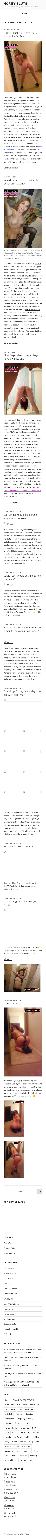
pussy (14, 1432)
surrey (27, 1451)
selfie (27, 1437)
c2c (18, 1405)
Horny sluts (8, 1309)
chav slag (29, 1409)
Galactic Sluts (9, 1248)
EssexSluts (8, 1243)
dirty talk (8, 1414)
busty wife (9, 1405)
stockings (26, 1446)
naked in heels (11, 1428)
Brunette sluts (10, 1274)
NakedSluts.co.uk (32, 309)
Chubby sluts (9, 1299)
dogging (29, 1414)
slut (37, 1442)
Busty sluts (8, 1279)
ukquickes (22, 1456)
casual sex (34, 1405)
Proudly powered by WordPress (16, 1534)
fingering (21, 1419)
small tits (9, 1446)
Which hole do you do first (18, 846)
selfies (36, 1437)
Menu (24, 13)
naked (27, 1423)
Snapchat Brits (10, 1324)
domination (9, 1419)
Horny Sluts (15, 3)
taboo (35, 1451)
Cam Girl (7, 1284)
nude (7, 1432)
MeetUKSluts (9, 131)
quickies (35, 1432)
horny (30, 1419)
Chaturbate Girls (10, 1294)
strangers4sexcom (13, 1451)
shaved (23, 1442)
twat (13, 1456)
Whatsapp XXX (10, 1253)
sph (17, 1446)
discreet (18, 1414)
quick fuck (25, 1432)
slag (31, 1442)
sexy (7, 1442)
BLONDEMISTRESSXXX (23, 1400)
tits (6, 1456)
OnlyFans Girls (9, 1319)
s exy (14, 1442)
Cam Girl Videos (10, 1289)
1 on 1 (7, 1400)
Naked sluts (9, 1314)
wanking (33, 1456)
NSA (34, 1428)
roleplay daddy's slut (13, 1437)
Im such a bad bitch (14, 1003)
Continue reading (11, 168)
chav (20, 1409)
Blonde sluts (9, 1269)
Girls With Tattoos (11, 1304)
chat (13, 1409)
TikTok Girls (8, 1334)
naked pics (24, 1428)
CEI (6, 1409)
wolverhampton (26, 1460)
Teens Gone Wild (11, 1329)
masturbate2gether (13, 1423)
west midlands (11, 1460)
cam (25, 1405)
